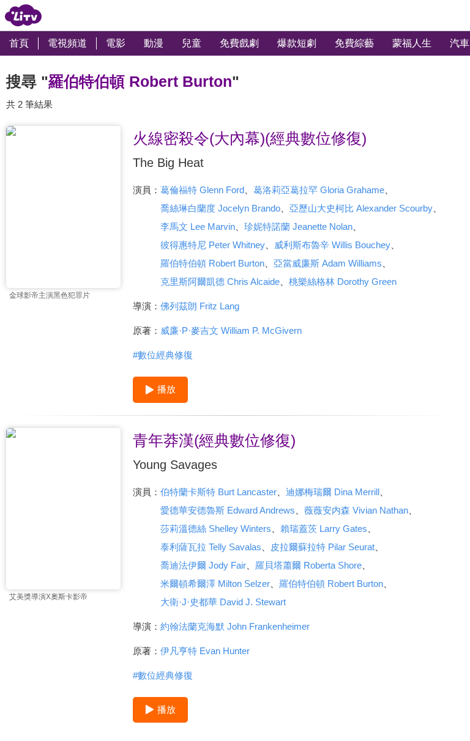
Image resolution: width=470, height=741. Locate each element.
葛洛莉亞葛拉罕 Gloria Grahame (318, 190)
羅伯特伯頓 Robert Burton (212, 263)
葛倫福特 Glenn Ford (202, 190)
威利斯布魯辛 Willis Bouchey (332, 245)
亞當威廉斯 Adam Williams (328, 263)
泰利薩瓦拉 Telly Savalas (210, 547)
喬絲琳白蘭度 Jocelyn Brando (220, 208)
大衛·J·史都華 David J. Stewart (223, 602)
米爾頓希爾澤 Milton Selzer (215, 583)
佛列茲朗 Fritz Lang (199, 306)
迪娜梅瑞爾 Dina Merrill (332, 492)
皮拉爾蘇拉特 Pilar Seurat (322, 547)
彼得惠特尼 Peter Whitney (212, 245)
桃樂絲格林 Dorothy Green (343, 281)
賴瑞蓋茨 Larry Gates (323, 528)
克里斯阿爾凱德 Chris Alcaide (220, 281)
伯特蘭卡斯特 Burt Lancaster (218, 492)
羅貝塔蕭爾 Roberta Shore (308, 565)
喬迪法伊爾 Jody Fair (203, 565)
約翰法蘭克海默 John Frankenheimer (235, 626)
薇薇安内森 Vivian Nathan (356, 510)
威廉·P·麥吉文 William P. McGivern (231, 330)
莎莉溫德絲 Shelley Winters (215, 528)
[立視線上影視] (23, 15)
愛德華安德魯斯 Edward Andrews (227, 510)
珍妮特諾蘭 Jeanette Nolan (298, 226)
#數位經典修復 (163, 355)
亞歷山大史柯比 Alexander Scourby (361, 208)
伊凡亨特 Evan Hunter (205, 651)
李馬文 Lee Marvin (197, 226)
